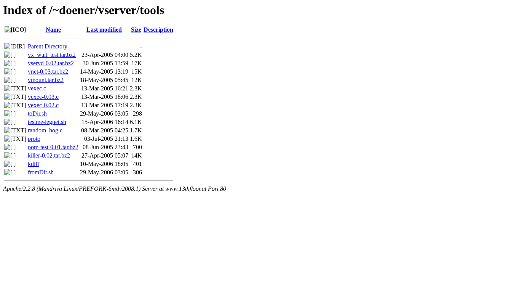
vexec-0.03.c (43, 96)
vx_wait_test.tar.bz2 (52, 55)
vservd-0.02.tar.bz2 (51, 63)
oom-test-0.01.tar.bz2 (53, 147)
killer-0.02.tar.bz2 (49, 155)
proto (34, 138)
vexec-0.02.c (43, 105)
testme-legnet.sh (47, 122)
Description (158, 29)
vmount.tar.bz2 (46, 80)
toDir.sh (37, 113)
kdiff (33, 164)
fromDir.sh (41, 172)
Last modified (104, 29)
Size (136, 29)
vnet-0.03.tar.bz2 (48, 71)
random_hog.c (45, 130)
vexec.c (37, 88)
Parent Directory (47, 46)
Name (53, 29)
